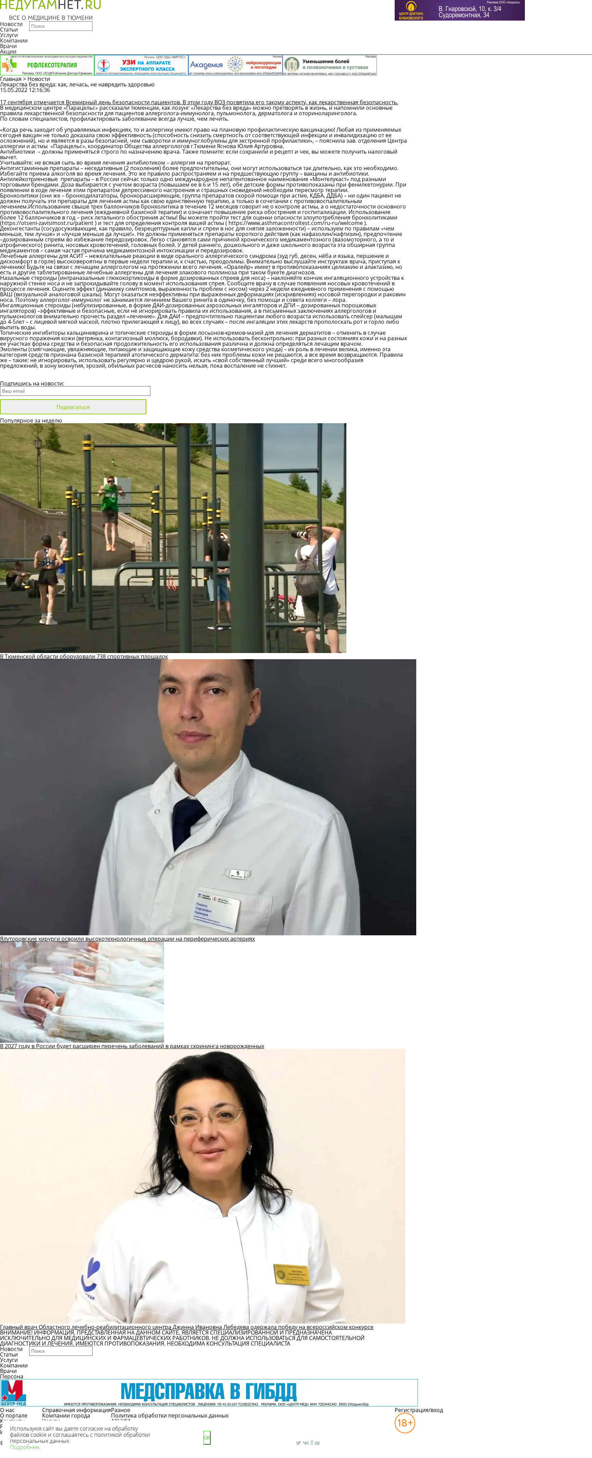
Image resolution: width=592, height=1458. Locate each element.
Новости (11, 24)
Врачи (8, 46)
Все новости (23, 374)
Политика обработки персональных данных (170, 1415)
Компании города (66, 1415)
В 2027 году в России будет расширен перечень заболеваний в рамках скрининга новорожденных (132, 1046)
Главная (11, 79)
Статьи (9, 29)
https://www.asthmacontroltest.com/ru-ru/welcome (296, 223)
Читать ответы (522, 93)
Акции (8, 51)
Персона (11, 1376)
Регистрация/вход (419, 1410)
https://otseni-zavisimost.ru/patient (48, 223)
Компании (14, 40)
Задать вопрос (470, 93)
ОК (207, 1438)
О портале (13, 1415)
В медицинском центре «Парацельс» (49, 107)
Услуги (9, 35)
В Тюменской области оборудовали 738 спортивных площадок (84, 656)
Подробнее (24, 1447)
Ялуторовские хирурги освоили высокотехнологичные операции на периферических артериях (127, 938)
